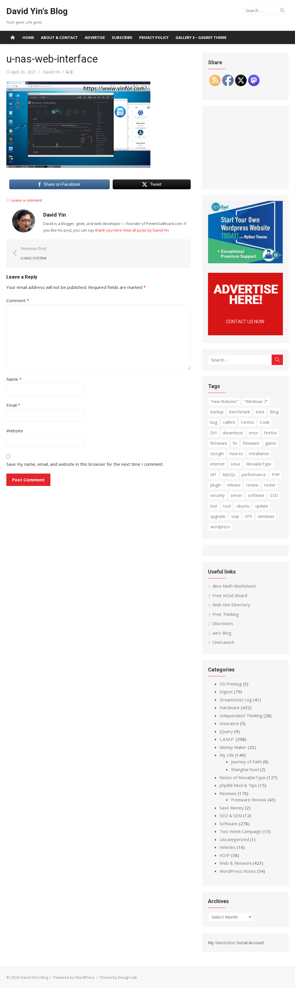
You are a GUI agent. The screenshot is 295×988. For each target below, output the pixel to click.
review (252, 485)
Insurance (229, 723)
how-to (236, 453)
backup (217, 411)
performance (254, 474)
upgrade (218, 516)
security (217, 495)
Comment (17, 300)
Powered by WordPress (74, 977)
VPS (248, 516)
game (270, 443)
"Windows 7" (256, 401)
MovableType (258, 464)
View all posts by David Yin (146, 230)
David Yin (51, 72)
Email (13, 405)
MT (213, 474)
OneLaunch (223, 642)
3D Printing (231, 684)
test (214, 506)
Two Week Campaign (240, 831)
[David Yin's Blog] (12, 37)
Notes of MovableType (243, 777)
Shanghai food (245, 769)
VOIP (225, 855)
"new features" (224, 401)
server (236, 495)
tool (227, 506)
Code (265, 422)
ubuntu (243, 506)
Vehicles (228, 847)
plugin (215, 485)
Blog (274, 411)
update (261, 506)
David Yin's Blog (37, 11)
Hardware (230, 707)
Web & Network (235, 863)
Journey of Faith (246, 761)
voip (235, 516)
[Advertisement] (245, 147)
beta (260, 411)
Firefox (270, 433)
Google (217, 453)
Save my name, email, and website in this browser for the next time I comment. (85, 464)
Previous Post (34, 253)
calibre (229, 422)
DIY (213, 433)
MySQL (229, 474)
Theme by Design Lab (118, 977)
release (234, 485)
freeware (251, 443)
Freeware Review (248, 799)
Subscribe (122, 37)
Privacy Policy (154, 37)
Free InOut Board (229, 595)
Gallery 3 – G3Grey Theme (200, 37)
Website (14, 431)
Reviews (228, 793)
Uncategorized (234, 839)
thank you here (108, 230)
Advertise (95, 37)
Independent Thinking (241, 715)
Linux (235, 464)
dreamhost (233, 433)
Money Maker (233, 747)
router (270, 485)
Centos (247, 422)
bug (213, 422)
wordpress (220, 526)
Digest (226, 691)
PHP (276, 474)
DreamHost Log (236, 700)
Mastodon (225, 942)
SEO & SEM (231, 815)
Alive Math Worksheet (234, 586)
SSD (274, 495)
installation (259, 453)
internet (217, 464)
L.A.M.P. (227, 739)
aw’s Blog (221, 633)
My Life (227, 755)
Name (14, 379)
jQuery (226, 731)
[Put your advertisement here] (245, 333)
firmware (218, 443)
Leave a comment (26, 200)
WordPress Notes (238, 871)
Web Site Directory (231, 604)
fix (235, 443)
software (256, 495)
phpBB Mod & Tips (238, 785)
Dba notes (222, 623)
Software (229, 823)
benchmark (239, 411)
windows (266, 516)
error (253, 433)
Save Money (232, 808)
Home (28, 37)
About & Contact (59, 37)
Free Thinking (225, 614)
